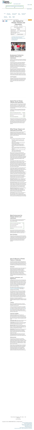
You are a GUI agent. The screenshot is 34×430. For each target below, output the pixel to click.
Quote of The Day (24, 424)
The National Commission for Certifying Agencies (16, 287)
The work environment (15, 39)
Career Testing (19, 14)
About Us (23, 422)
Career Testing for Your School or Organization (26, 427)
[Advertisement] (5, 35)
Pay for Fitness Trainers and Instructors (17, 37)
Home (5, 13)
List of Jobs (30, 425)
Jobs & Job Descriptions (5, 17)
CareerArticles (10, 17)
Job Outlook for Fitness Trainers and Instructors (18, 36)
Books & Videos (14, 17)
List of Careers (26, 425)
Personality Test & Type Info (24, 14)
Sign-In (28, 4)
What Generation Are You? (28, 426)
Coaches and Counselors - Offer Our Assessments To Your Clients (23, 428)
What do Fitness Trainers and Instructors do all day (18, 38)
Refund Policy (30, 423)
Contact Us (30, 422)
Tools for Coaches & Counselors (14, 14)
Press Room (27, 422)
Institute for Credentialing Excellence (15, 288)
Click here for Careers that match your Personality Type (15, 6)
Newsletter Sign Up (29, 424)
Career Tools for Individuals (8, 14)
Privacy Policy (26, 423)
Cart (30, 4)
